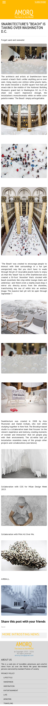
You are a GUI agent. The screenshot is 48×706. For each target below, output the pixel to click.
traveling (8, 703)
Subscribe (40, 2)
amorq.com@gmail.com (24, 655)
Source (3, 627)
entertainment (10, 690)
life (5, 695)
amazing (7, 699)
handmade (8, 682)
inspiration (8, 686)
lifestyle (7, 677)
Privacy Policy (8, 673)
